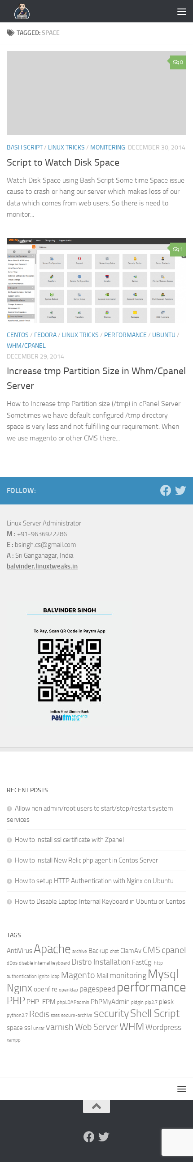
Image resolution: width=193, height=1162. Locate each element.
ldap (55, 976)
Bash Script (25, 147)
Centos (18, 335)
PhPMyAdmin (110, 1002)
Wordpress (163, 1027)
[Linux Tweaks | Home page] (27, 11)
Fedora (45, 335)
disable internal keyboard (44, 963)
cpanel (174, 950)
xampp (14, 1040)
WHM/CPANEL (26, 346)
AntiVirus (19, 951)
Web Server (96, 1027)
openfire (45, 989)
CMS (151, 950)
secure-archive (76, 1015)
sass (55, 1015)
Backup (98, 951)
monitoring (128, 975)
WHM (131, 1026)
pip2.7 (151, 1002)
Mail (102, 976)
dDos (12, 963)
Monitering (107, 147)
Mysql (163, 974)
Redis (39, 1014)
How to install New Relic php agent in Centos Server (86, 860)
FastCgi (142, 962)
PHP (16, 1001)
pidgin (137, 1002)
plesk (166, 1002)
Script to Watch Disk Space (63, 162)
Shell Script (155, 1013)
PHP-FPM (41, 1002)
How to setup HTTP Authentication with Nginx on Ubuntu (94, 881)
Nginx (19, 987)
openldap (68, 990)
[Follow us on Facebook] (165, 490)
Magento (78, 975)
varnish (60, 1027)
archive (79, 951)
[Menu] (182, 11)
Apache (52, 949)
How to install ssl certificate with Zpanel (69, 840)
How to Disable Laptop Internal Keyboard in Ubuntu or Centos (100, 901)
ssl (28, 1028)
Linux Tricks (66, 147)
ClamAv (130, 951)
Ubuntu (163, 335)
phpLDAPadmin (73, 1002)
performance (151, 987)
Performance (125, 335)
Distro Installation (101, 962)
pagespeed (97, 989)
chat (114, 951)
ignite (44, 976)
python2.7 (17, 1015)
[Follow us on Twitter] (180, 490)
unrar (38, 1028)
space (15, 1028)
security (111, 1013)
